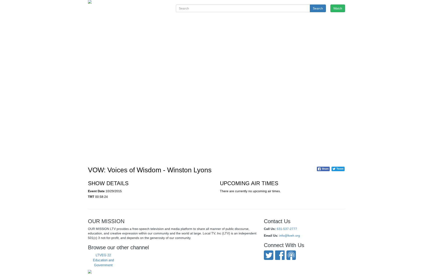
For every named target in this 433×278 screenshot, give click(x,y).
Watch (337, 8)
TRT (91, 197)
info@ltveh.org (289, 235)
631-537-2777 (287, 229)
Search (318, 8)
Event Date (96, 191)
